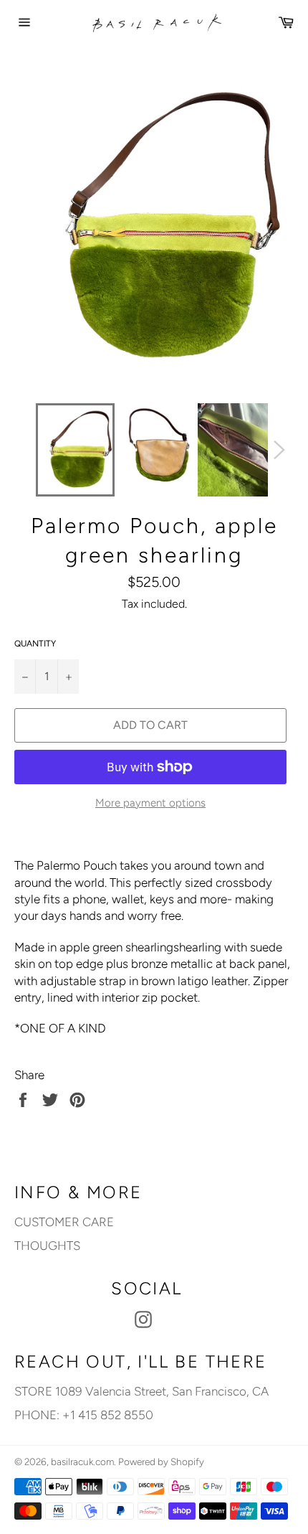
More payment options (150, 802)
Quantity (35, 644)
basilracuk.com (82, 1461)
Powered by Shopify (161, 1461)
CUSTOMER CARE (64, 1222)
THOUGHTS (47, 1245)
